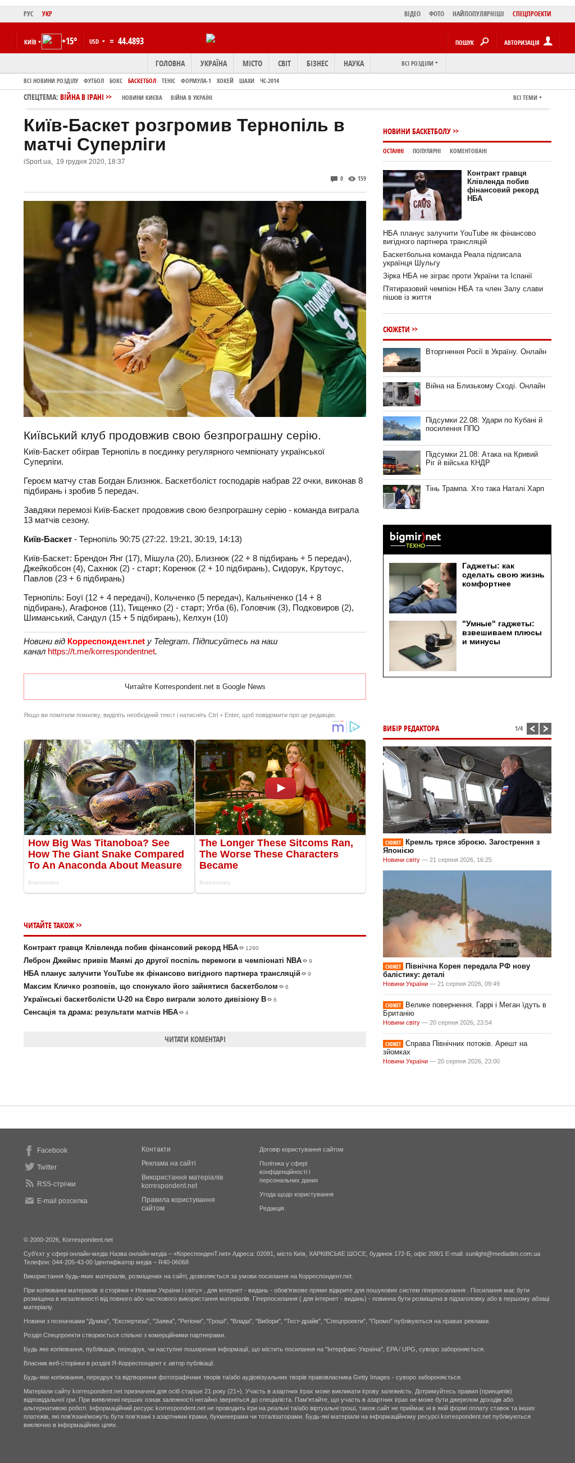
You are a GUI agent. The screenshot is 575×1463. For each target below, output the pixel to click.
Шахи (246, 80)
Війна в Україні (191, 97)
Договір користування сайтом (301, 1149)
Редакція (271, 1208)
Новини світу (401, 859)
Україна (213, 63)
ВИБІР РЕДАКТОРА (411, 728)
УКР (47, 14)
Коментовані (468, 150)
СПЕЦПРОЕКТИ (532, 14)
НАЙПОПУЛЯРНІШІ (478, 14)
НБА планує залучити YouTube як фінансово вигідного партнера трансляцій (167, 973)
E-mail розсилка (62, 1201)
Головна (170, 63)
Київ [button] (30, 42)
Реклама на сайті (169, 1163)
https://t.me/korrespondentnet (101, 651)
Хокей (225, 80)
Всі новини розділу (51, 80)
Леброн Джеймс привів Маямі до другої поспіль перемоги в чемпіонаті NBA (168, 960)
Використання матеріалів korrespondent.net (182, 1181)
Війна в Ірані (136, 96)
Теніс (168, 80)
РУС (29, 14)
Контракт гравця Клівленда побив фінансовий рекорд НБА (141, 947)
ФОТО (436, 14)
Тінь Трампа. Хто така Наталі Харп (485, 488)
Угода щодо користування (296, 1194)
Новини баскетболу (417, 131)
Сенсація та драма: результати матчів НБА (106, 1012)
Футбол (94, 80)
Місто (252, 63)
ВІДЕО (412, 14)
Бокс (115, 80)
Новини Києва (142, 97)
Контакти (156, 1149)
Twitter (47, 1167)
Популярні (427, 150)
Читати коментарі (195, 1039)
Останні (393, 150)
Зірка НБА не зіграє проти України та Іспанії (457, 276)
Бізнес (317, 63)
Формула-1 (196, 80)
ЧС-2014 (269, 80)
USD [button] (95, 41)
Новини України (405, 983)
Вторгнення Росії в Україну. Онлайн (486, 351)
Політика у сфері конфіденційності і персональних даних (288, 1172)
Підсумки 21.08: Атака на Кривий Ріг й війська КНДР (482, 458)
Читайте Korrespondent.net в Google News (195, 686)
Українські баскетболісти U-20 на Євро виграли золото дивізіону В (150, 999)
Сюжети (396, 329)
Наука (354, 63)
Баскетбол (142, 80)
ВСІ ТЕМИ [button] (525, 97)
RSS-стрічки (56, 1184)
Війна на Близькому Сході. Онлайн (485, 386)
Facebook (52, 1150)
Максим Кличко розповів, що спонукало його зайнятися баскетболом (156, 986)
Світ (284, 63)
